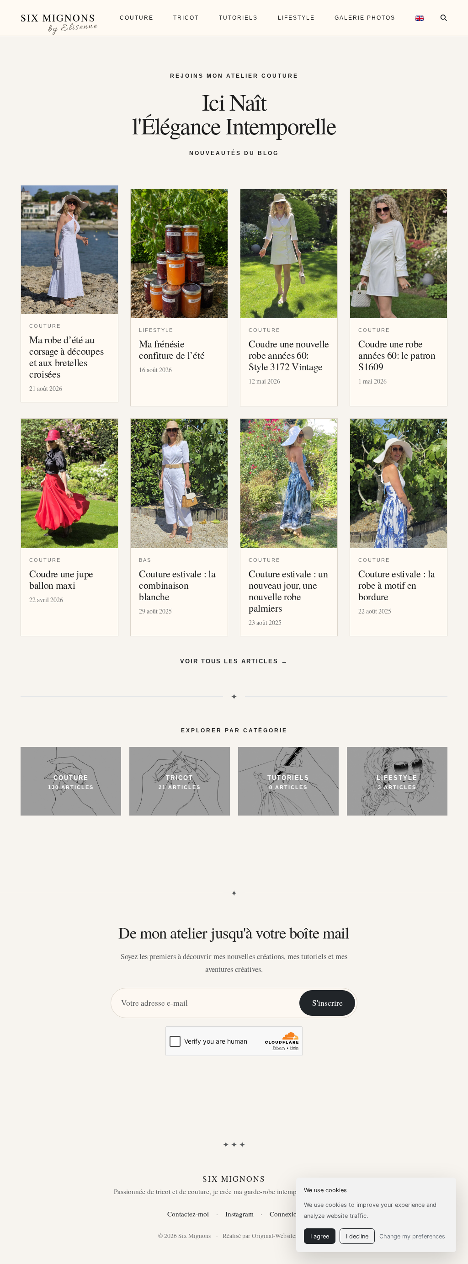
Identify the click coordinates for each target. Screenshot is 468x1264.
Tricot (186, 18)
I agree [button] (319, 1236)
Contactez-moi (188, 1213)
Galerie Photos (365, 18)
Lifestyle (296, 18)
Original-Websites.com (281, 1236)
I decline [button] (357, 1236)
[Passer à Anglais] (419, 18)
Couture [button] (137, 18)
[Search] (443, 18)
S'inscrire (327, 1002)
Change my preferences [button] (412, 1236)
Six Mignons (58, 17)
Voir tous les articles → (234, 661)
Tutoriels (238, 18)
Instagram (239, 1213)
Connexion (285, 1213)
